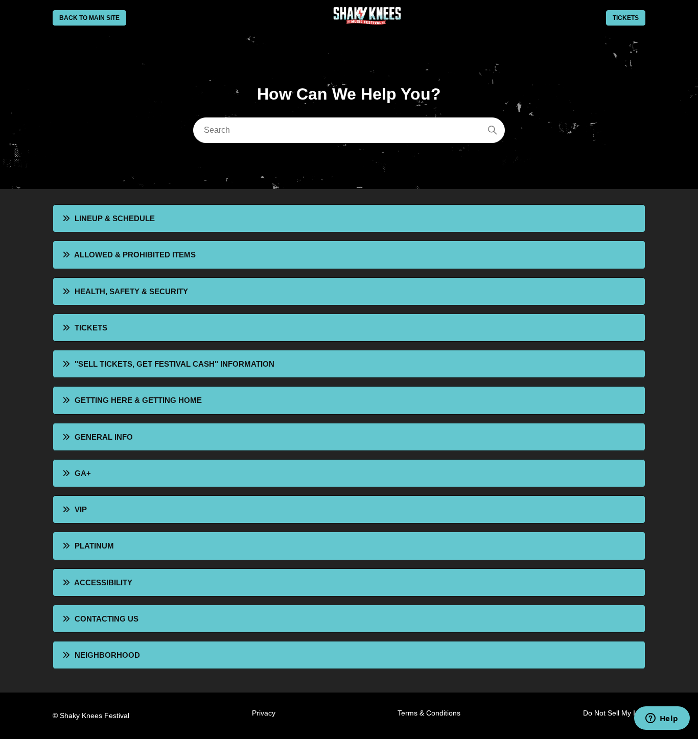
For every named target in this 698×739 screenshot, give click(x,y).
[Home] (366, 21)
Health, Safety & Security (131, 291)
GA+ (83, 473)
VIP (81, 509)
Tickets (626, 17)
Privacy (263, 713)
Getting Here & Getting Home (138, 400)
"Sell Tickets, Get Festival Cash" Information (174, 364)
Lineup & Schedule (115, 218)
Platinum (94, 545)
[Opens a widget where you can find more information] (662, 719)
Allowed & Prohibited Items (135, 254)
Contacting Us (106, 618)
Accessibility (103, 582)
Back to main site (89, 17)
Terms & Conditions (429, 713)
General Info (104, 437)
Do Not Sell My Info (614, 713)
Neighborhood (107, 655)
